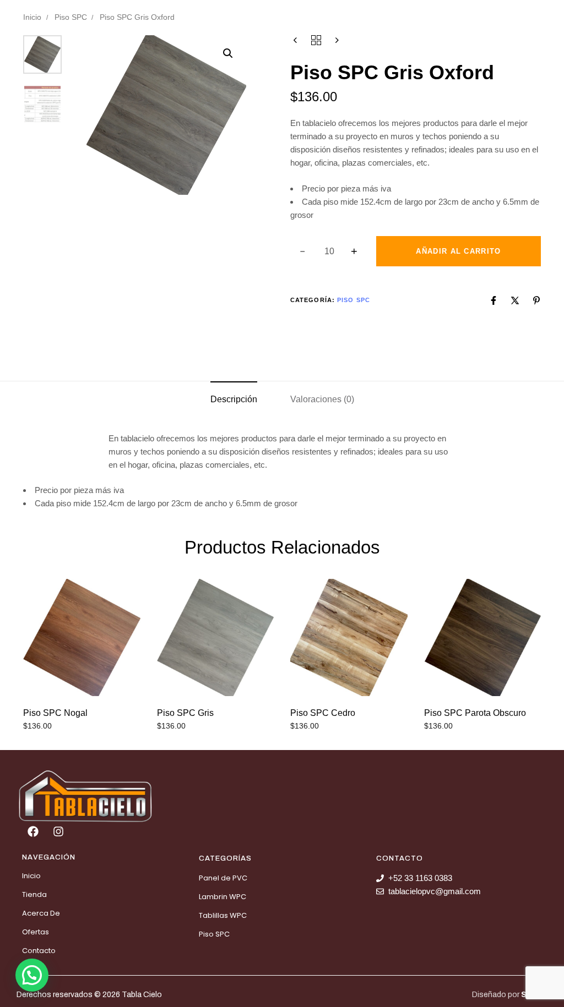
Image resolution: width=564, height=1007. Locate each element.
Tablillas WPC (223, 915)
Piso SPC (71, 17)
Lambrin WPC (222, 896)
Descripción (233, 399)
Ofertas (35, 932)
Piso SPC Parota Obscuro (475, 713)
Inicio (32, 17)
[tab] (233, 399)
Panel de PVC (223, 878)
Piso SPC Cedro (322, 713)
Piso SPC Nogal (55, 713)
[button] (228, 53)
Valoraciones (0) (322, 399)
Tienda (34, 894)
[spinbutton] (329, 251)
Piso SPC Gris (185, 713)
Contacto (39, 950)
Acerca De (41, 913)
